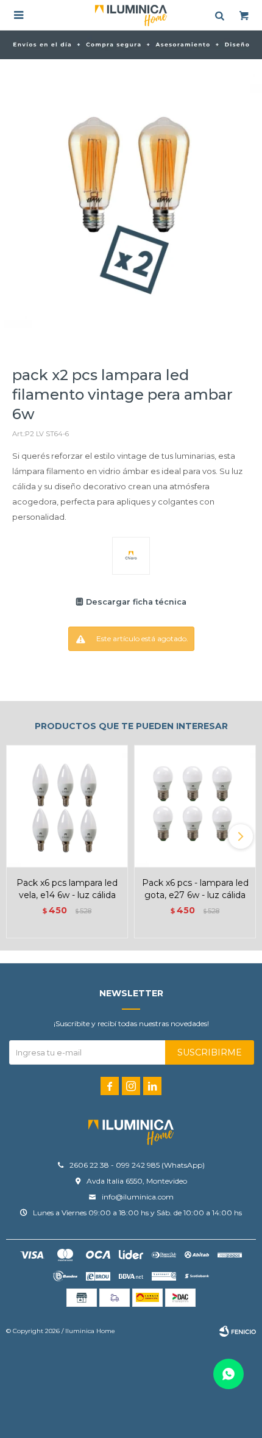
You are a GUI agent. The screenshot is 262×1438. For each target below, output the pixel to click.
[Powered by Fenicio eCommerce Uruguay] (237, 1331)
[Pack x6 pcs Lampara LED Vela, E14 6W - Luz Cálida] (67, 806)
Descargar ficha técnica (136, 601)
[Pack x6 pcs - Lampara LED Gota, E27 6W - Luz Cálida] (195, 806)
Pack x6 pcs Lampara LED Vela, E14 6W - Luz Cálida (67, 889)
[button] (240, 836)
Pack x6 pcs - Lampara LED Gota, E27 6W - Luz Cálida (195, 889)
